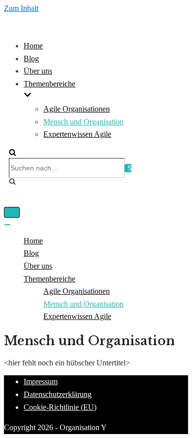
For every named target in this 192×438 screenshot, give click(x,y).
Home (33, 45)
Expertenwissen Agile (77, 134)
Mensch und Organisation (83, 122)
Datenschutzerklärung (58, 394)
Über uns (38, 71)
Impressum (41, 381)
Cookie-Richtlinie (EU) (60, 407)
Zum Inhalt (21, 8)
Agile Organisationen (76, 109)
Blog (31, 58)
